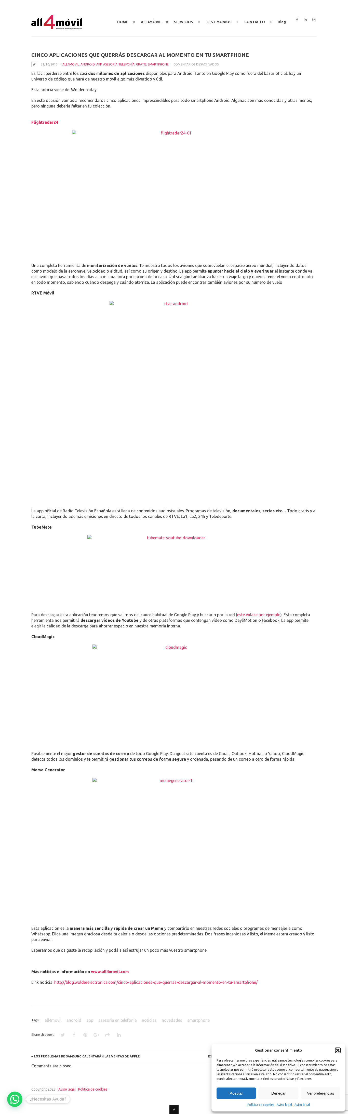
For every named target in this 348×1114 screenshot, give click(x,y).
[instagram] (314, 20)
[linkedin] (305, 20)
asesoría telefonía (119, 64)
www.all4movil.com (110, 971)
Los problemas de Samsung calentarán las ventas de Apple (87, 1056)
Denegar (278, 1093)
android (88, 64)
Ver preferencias (320, 1093)
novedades (172, 1020)
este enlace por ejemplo (258, 614)
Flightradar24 (44, 122)
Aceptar (236, 1093)
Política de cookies (260, 1104)
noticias (149, 1020)
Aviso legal (284, 1104)
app (99, 64)
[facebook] (297, 20)
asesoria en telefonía (117, 1020)
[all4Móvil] (56, 27)
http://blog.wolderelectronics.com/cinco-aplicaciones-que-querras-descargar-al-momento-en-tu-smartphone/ (156, 982)
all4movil (70, 64)
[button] (337, 1050)
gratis (141, 64)
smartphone (158, 64)
